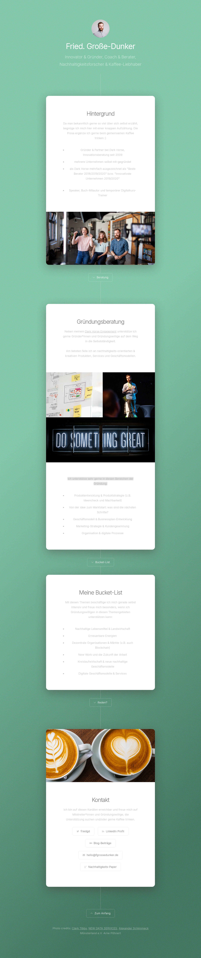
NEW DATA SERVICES (103, 928)
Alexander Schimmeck (134, 928)
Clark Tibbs (79, 928)
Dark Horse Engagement (100, 331)
